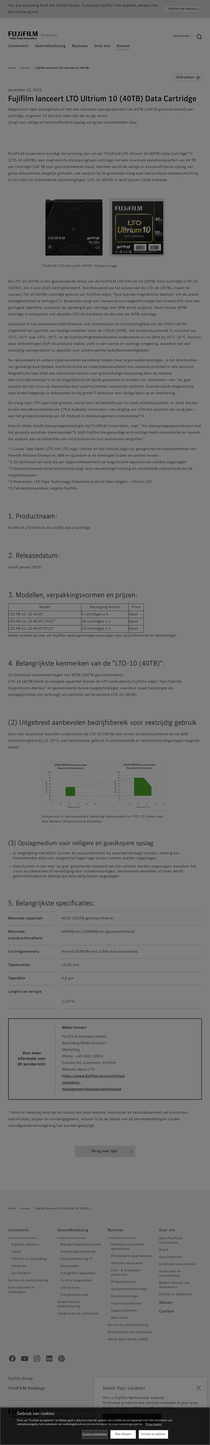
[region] (105, 1426)
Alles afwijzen (123, 1434)
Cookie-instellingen (95, 1434)
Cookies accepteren (153, 1434)
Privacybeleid (153, 1424)
